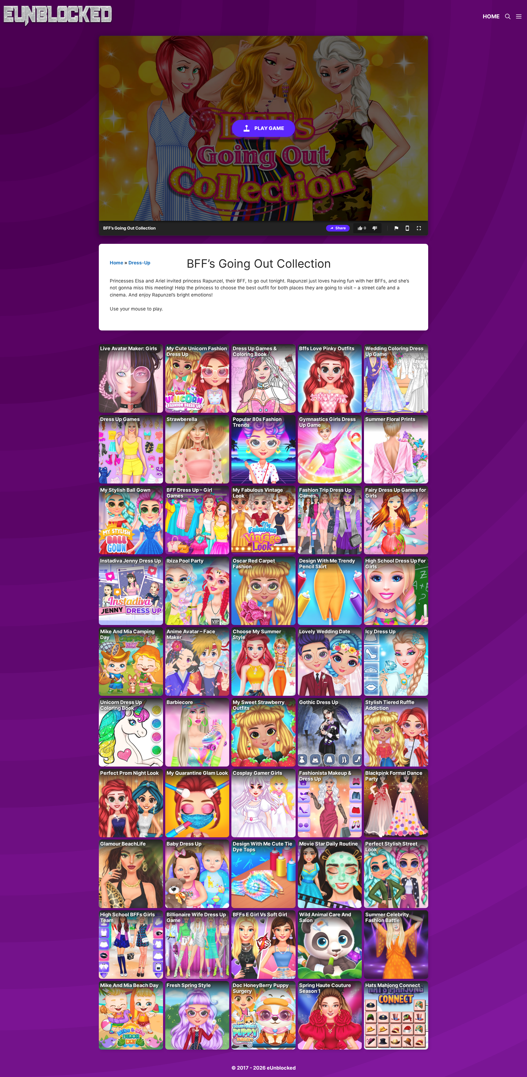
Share (340, 228)
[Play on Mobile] (407, 228)
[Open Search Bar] (507, 16)
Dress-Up (139, 262)
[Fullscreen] (419, 228)
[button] (518, 16)
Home (491, 16)
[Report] (396, 228)
